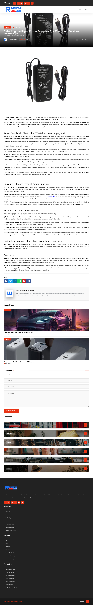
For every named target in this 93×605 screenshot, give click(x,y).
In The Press (9, 521)
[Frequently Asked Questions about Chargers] (46, 349)
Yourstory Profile (10, 578)
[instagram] (21, 3)
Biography (8, 546)
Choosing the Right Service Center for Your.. (19, 332)
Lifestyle (8, 549)
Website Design (10, 524)
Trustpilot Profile (10, 572)
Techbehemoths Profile (11, 587)
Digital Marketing (10, 527)
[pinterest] (32, 3)
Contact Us (81, 601)
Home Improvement (11, 530)
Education (8, 514)
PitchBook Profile (10, 575)
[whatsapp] (18, 3)
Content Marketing (10, 556)
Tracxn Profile (9, 584)
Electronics (7, 27)
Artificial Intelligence (11, 559)
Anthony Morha (29, 290)
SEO (7, 540)
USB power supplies (48, 197)
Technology (8, 518)
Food (7, 543)
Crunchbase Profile (11, 569)
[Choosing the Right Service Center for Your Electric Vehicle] (46, 320)
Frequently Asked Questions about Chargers (19, 362)
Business (8, 511)
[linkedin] (25, 3)
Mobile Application (10, 553)
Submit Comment (10, 410)
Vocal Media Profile (10, 581)
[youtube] (28, 3)
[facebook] (14, 3)
